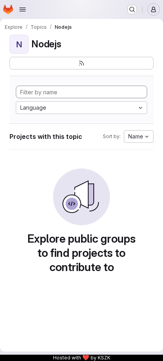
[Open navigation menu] (22, 9)
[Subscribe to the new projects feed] (81, 63)
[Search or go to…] (132, 9)
